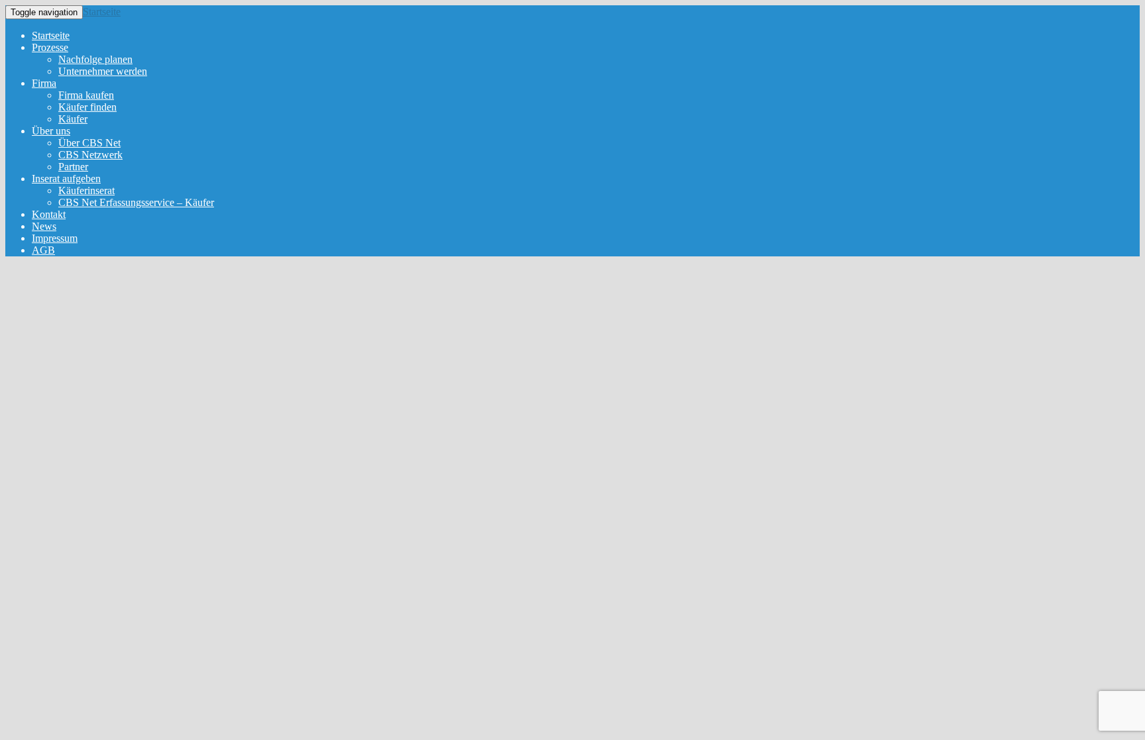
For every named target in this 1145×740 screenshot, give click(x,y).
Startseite (102, 11)
